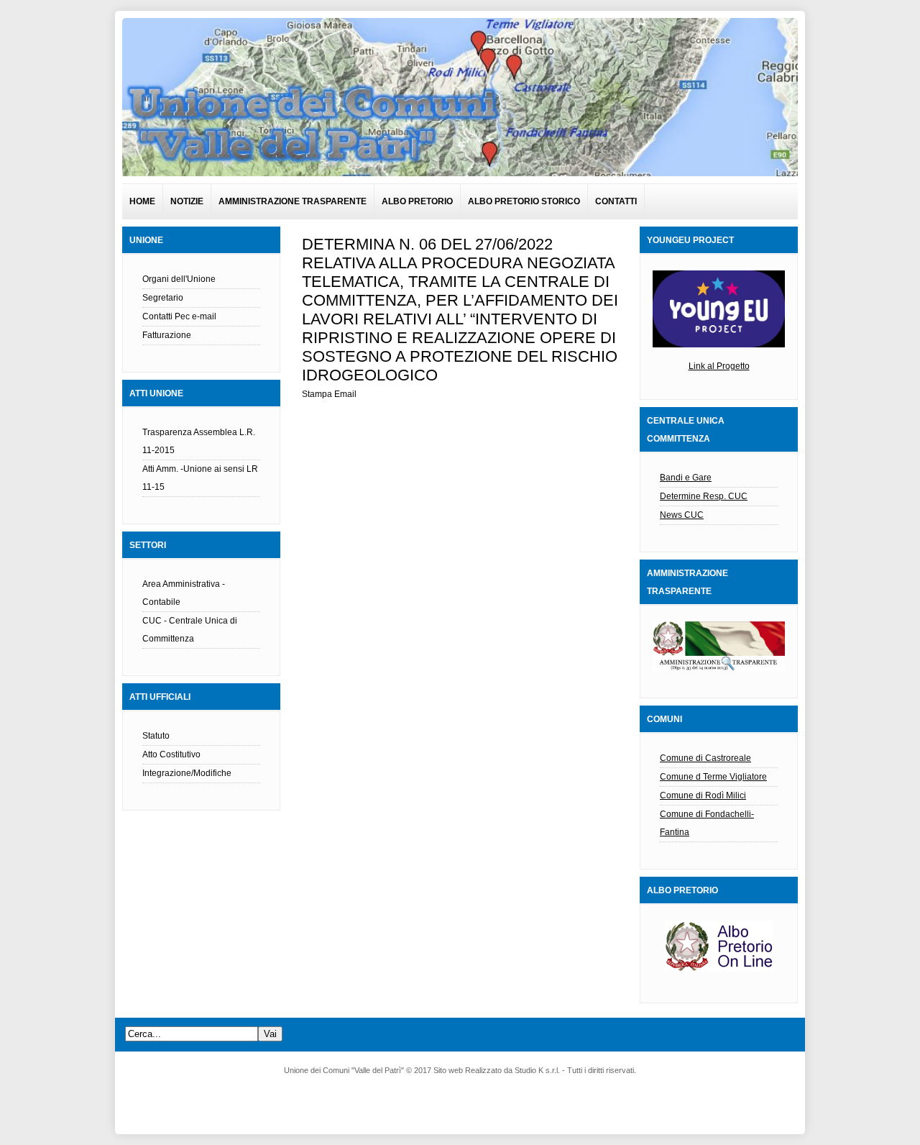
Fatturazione (166, 335)
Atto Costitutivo (171, 754)
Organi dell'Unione (179, 279)
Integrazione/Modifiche (186, 773)
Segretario (162, 298)
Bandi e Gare (686, 478)
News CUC (682, 515)
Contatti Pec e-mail (179, 316)
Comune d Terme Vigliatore (713, 777)
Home (142, 201)
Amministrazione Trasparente (292, 201)
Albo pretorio (417, 201)
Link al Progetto (719, 366)
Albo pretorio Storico (524, 201)
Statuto (156, 736)
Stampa (317, 394)
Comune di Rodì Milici (703, 795)
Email (345, 394)
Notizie (186, 201)
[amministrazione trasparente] (718, 646)
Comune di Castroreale (705, 758)
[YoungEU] (719, 344)
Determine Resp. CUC (704, 496)
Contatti (616, 201)
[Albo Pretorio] (719, 969)
